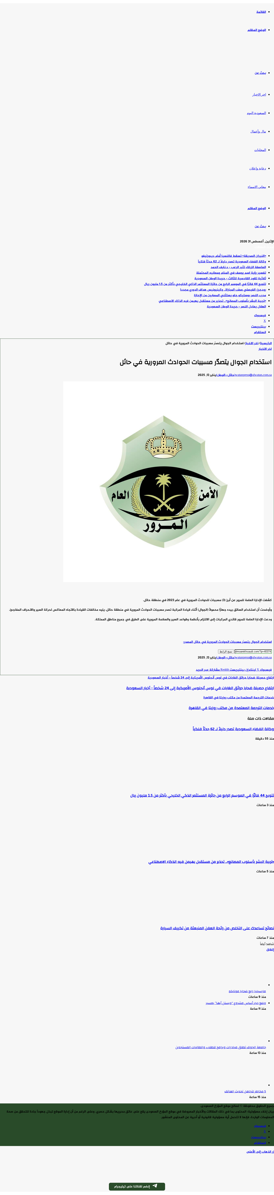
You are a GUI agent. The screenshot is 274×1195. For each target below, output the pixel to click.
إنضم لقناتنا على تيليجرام (132, 1186)
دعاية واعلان (257, 168)
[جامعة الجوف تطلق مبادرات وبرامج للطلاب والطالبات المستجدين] (244, 1041)
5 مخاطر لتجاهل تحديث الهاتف (245, 1091)
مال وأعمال (258, 131)
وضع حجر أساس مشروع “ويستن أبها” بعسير (236, 1003)
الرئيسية (266, 343)
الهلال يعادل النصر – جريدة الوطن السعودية (236, 306)
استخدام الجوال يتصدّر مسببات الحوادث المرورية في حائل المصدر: (227, 642)
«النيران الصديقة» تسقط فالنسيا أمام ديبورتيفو (233, 256)
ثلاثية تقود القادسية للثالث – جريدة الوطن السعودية (230, 278)
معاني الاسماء (257, 187)
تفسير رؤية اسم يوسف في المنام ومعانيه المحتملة (231, 273)
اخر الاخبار (259, 94)
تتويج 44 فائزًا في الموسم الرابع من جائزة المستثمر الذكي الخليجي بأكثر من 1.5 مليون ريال (205, 284)
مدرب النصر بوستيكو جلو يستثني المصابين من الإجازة (230, 295)
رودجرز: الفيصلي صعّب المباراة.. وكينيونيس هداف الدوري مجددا (223, 290)
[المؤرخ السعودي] (259, 52)
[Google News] (260, 664)
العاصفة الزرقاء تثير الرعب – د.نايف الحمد (238, 267)
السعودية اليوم (256, 113)
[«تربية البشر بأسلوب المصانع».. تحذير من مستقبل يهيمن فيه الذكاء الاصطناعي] (235, 851)
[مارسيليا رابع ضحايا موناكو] (244, 985)
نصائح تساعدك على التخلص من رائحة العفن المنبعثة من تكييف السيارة (217, 928)
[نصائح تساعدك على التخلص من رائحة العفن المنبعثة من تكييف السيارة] (235, 918)
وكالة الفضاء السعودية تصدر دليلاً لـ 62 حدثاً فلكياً (232, 261)
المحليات (260, 150)
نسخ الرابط (226, 651)
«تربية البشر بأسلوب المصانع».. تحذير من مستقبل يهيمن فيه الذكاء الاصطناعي (212, 301)
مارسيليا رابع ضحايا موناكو (247, 991)
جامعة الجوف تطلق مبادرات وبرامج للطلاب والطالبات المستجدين (221, 1047)
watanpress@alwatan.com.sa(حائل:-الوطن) (244, 375)
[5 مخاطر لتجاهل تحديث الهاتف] (244, 1085)
